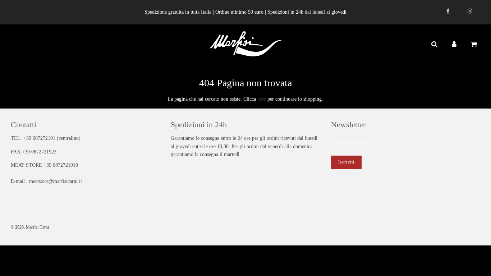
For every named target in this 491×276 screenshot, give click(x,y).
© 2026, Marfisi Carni (30, 227)
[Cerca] (434, 44)
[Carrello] (475, 44)
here (261, 99)
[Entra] (454, 44)
